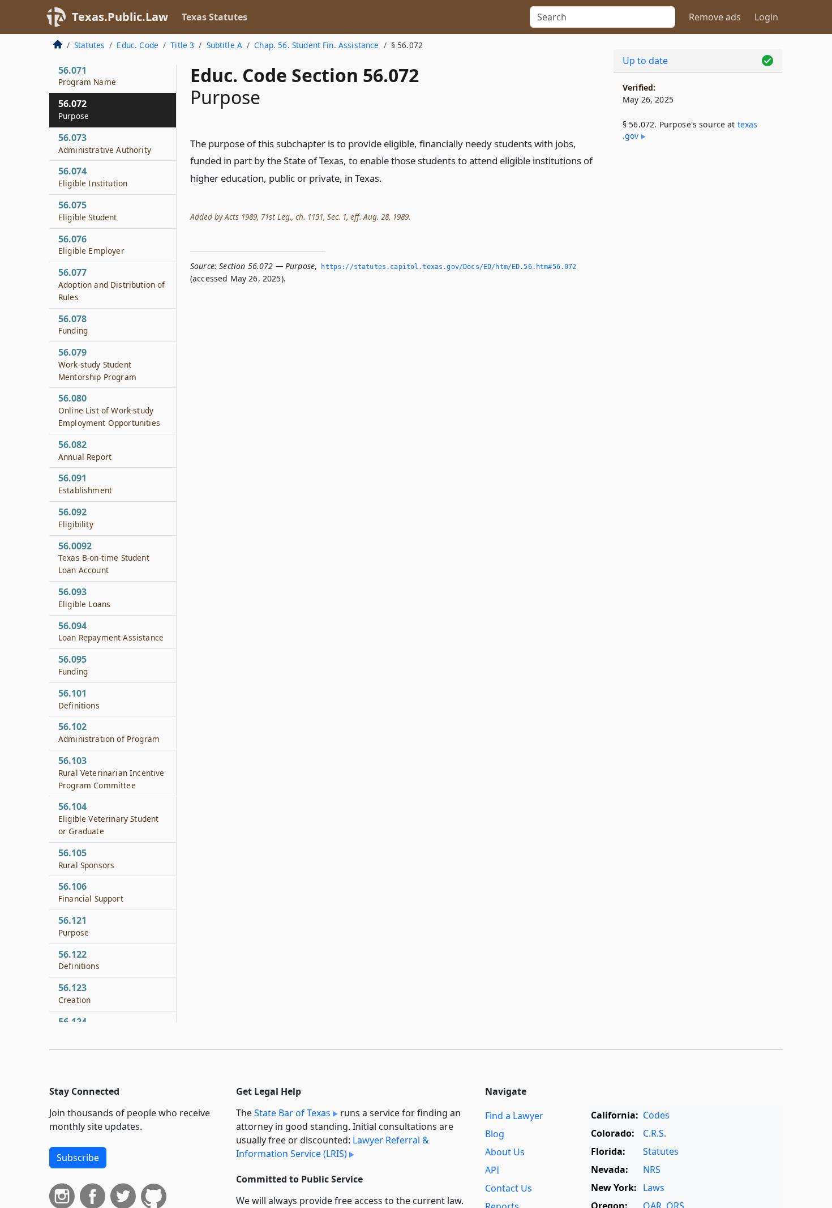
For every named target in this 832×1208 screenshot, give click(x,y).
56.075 (87, 211)
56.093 (84, 597)
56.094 (111, 631)
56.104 (108, 818)
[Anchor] (388, 177)
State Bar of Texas (292, 1113)
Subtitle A (225, 45)
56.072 (73, 109)
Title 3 (182, 45)
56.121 (73, 926)
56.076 (91, 245)
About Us (505, 1152)
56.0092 (103, 558)
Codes (656, 1115)
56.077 (111, 284)
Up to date (645, 60)
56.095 (73, 665)
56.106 (90, 892)
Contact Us (508, 1188)
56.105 (86, 858)
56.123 (74, 993)
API (492, 1170)
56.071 (87, 76)
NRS (652, 1169)
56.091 (85, 484)
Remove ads (715, 17)
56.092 (75, 518)
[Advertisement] (698, 337)
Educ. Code (137, 45)
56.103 (111, 772)
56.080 (109, 410)
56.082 (84, 450)
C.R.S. (654, 1133)
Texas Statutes (214, 17)
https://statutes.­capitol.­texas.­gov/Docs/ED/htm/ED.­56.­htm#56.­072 (448, 267)
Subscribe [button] (78, 1157)
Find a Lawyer (514, 1115)
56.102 (109, 732)
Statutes (89, 45)
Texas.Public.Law (120, 16)
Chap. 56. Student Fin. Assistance (316, 45)
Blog (494, 1134)
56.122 (79, 960)
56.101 (79, 699)
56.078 (73, 324)
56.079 (97, 364)
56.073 (104, 143)
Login (766, 17)
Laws (653, 1187)
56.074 (92, 177)
